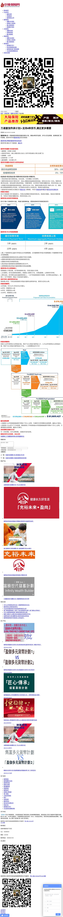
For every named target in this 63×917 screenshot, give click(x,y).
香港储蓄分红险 (8, 781)
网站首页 (6, 10)
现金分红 (22, 189)
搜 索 (17, 111)
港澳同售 (6, 36)
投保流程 (3, 913)
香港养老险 (7, 782)
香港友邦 (6, 790)
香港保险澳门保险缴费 (13, 49)
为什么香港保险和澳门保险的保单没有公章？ (16, 612)
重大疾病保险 (10, 25)
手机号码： (4, 450)
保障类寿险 (10, 32)
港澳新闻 (9, 16)
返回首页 (3, 910)
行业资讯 (6, 12)
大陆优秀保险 (7, 795)
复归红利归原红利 (52, 189)
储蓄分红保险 (10, 21)
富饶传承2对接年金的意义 (11, 606)
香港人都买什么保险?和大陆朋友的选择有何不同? (17, 614)
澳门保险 (6, 793)
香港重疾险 (7, 786)
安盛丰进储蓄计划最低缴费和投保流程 (16, 458)
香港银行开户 (10, 45)
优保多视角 (7, 52)
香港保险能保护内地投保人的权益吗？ (14, 617)
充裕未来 (39, 189)
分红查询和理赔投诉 (12, 51)
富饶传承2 (17, 137)
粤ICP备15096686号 (29, 821)
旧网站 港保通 (7, 792)
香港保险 (6, 19)
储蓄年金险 (10, 30)
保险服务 (6, 43)
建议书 (20, 143)
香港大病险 (7, 784)
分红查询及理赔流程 (9, 808)
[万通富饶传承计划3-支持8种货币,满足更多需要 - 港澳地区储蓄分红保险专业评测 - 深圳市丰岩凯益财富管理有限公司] (10, 6)
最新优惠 (9, 14)
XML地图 (3, 822)
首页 (2, 113)
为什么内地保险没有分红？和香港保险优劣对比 (17, 605)
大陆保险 (6, 29)
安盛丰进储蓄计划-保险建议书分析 (15, 455)
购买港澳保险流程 (12, 47)
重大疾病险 (10, 34)
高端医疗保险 (10, 27)
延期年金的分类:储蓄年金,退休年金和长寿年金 (16, 616)
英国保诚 (6, 788)
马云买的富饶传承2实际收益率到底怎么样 (15, 608)
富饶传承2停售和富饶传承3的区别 (11, 141)
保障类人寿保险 (11, 23)
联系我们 (3, 912)
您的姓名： (4, 448)
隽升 (44, 189)
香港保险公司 (10, 17)
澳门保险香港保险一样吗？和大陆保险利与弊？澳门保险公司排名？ (22, 610)
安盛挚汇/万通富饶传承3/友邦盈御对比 (12, 436)
